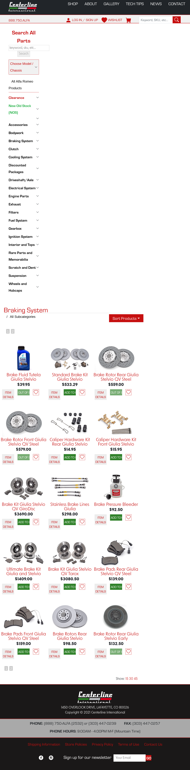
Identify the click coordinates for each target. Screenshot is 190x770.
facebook (41, 757)
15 (126, 679)
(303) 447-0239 (102, 723)
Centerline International (24, 6)
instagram (51, 757)
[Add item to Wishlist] (36, 392)
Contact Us (153, 744)
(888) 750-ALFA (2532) (63, 723)
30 (131, 679)
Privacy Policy (102, 744)
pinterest (56, 757)
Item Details (8, 394)
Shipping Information (44, 744)
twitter (46, 757)
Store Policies (76, 744)
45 (136, 679)
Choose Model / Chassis (21, 67)
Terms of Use (128, 744)
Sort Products (125, 318)
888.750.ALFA (19, 20)
